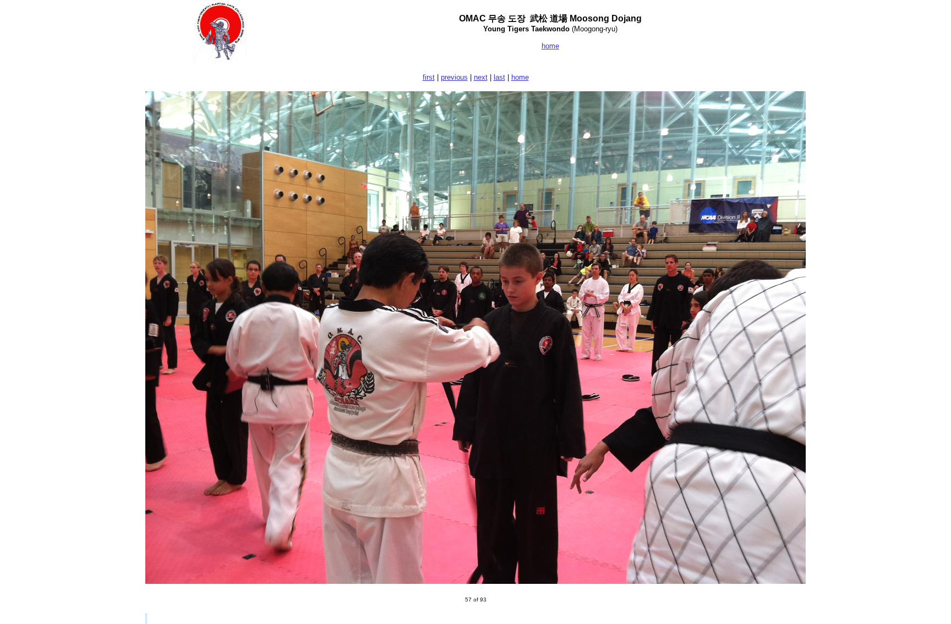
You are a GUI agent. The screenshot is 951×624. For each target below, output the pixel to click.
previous (454, 77)
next (481, 77)
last (499, 77)
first (429, 77)
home (520, 77)
